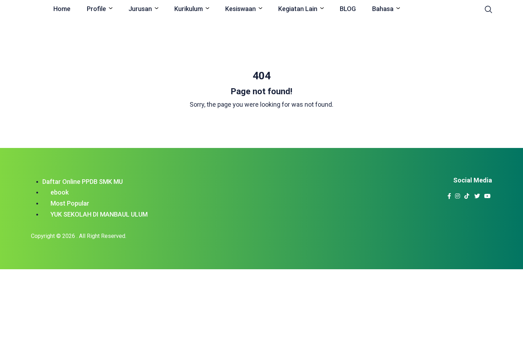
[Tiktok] (467, 194)
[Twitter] (477, 194)
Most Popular (70, 203)
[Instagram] (457, 194)
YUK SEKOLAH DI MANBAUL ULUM (99, 214)
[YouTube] (487, 194)
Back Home (261, 122)
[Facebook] (449, 194)
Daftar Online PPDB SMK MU (82, 181)
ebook (60, 192)
